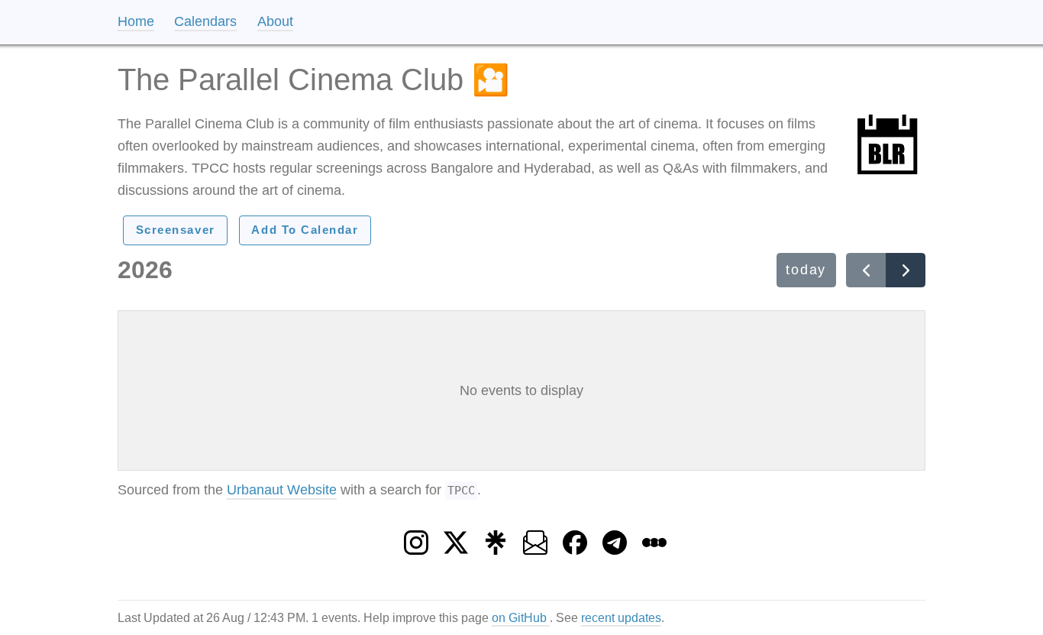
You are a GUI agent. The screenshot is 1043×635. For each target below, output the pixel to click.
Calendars (205, 21)
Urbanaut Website (282, 489)
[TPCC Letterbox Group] (654, 538)
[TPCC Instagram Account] (416, 538)
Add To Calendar (304, 229)
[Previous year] (866, 270)
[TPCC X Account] (456, 538)
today (806, 269)
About (275, 21)
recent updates (621, 617)
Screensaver (175, 229)
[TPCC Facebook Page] (575, 538)
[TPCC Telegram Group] (614, 538)
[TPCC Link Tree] (495, 538)
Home (136, 21)
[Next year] (905, 270)
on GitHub (521, 617)
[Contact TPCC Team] (535, 538)
